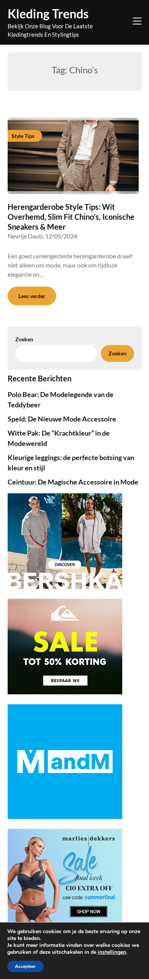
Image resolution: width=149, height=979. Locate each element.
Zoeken (117, 353)
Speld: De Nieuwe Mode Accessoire (62, 419)
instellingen (112, 952)
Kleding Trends (48, 13)
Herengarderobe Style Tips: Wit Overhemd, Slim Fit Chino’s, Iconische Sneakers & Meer (71, 216)
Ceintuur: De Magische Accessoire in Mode (73, 482)
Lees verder (31, 296)
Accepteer (25, 966)
